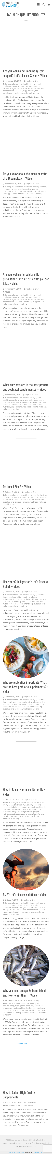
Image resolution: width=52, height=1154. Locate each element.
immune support (25, 86)
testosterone (38, 814)
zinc (13, 504)
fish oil (8, 1003)
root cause (39, 500)
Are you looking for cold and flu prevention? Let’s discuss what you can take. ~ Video (26, 279)
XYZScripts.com (38, 1152)
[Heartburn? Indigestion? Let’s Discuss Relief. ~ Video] (26, 554)
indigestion (7, 599)
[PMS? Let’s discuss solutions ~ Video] (26, 869)
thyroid (6, 816)
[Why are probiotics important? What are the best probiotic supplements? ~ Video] (26, 657)
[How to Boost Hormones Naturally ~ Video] (26, 762)
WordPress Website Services (13, 1143)
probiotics (24, 601)
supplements (28, 91)
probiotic (15, 601)
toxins (27, 816)
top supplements (10, 193)
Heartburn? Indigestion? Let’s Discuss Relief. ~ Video (25, 584)
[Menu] (38, 4)
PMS (14, 910)
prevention (21, 910)
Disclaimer (19, 1146)
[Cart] (49, 4)
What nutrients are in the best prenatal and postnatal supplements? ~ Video (26, 387)
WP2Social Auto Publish (16, 1152)
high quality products (12, 189)
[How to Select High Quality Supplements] (26, 1065)
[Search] (43, 4)
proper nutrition (10, 91)
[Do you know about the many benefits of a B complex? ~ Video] (26, 146)
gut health (27, 495)
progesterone (26, 812)
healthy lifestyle (29, 84)
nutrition (41, 88)
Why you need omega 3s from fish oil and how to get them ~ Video (24, 992)
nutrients (32, 88)
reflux (5, 604)
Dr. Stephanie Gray (28, 1102)
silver (20, 91)
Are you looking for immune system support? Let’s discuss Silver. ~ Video (25, 73)
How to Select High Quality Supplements (19, 1094)
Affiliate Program (30, 1146)
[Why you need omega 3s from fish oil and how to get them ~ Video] (26, 965)
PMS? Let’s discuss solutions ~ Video (24, 894)
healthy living (16, 805)
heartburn (12, 597)
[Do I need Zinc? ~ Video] (26, 459)
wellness (18, 93)
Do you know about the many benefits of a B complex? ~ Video (25, 176)
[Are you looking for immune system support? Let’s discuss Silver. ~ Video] (26, 43)
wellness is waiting (31, 93)
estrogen (14, 802)
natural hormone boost (32, 809)
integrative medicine (18, 88)
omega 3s (16, 812)
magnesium (16, 809)
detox (7, 802)
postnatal (15, 402)
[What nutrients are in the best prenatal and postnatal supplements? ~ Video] (26, 357)
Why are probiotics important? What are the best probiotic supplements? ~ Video (26, 687)
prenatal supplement (12, 404)
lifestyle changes (39, 599)
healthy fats (35, 1003)
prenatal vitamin (29, 404)
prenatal (42, 402)
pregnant (34, 402)
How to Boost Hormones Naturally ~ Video (24, 792)
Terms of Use (31, 1143)
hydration (38, 1006)
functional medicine (13, 84)
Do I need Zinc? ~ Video (17, 486)
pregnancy (24, 402)
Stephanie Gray (31, 81)
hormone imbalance (11, 807)
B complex (9, 187)
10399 (7, 292)
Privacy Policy (42, 1143)
